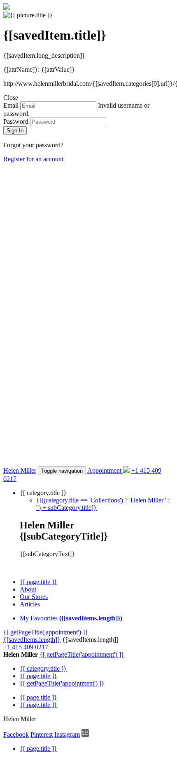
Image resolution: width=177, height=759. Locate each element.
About (28, 589)
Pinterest (41, 734)
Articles (30, 604)
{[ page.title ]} (38, 581)
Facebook (16, 734)
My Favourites (71, 618)
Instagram (67, 734)
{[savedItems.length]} (32, 639)
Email (11, 105)
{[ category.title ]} (43, 668)
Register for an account (33, 159)
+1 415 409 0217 (25, 647)
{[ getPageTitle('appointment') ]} (45, 632)
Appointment (104, 470)
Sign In (15, 130)
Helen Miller (19, 470)
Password (15, 121)
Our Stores (34, 596)
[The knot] (85, 734)
